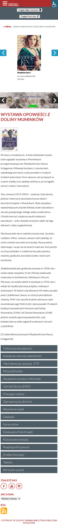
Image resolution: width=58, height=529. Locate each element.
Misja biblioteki (13, 371)
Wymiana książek (13, 409)
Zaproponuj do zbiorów (17, 401)
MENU (13, 4)
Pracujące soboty (13, 394)
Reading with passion (16, 447)
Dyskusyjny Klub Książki (18, 432)
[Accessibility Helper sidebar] (55, 4)
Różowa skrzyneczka (15, 439)
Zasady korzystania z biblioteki (22, 379)
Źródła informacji (13, 454)
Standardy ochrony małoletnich (22, 356)
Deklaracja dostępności (17, 348)
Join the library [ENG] (16, 386)
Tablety (8, 462)
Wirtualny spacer (13, 470)
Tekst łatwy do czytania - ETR (21, 363)
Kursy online (11, 424)
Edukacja (8, 416)
